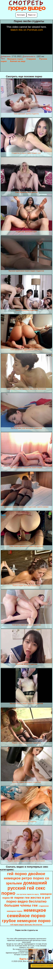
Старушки (31, 59)
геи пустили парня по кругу (27, 894)
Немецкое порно (15, 59)
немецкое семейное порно (26, 912)
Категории (21, 15)
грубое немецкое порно (26, 920)
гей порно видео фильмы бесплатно (26, 925)
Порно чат (32, 15)
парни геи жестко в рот (32, 897)
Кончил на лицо (17, 61)
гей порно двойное (26, 874)
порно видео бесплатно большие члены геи (25, 903)
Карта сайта (27, 959)
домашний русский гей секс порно (24, 888)
